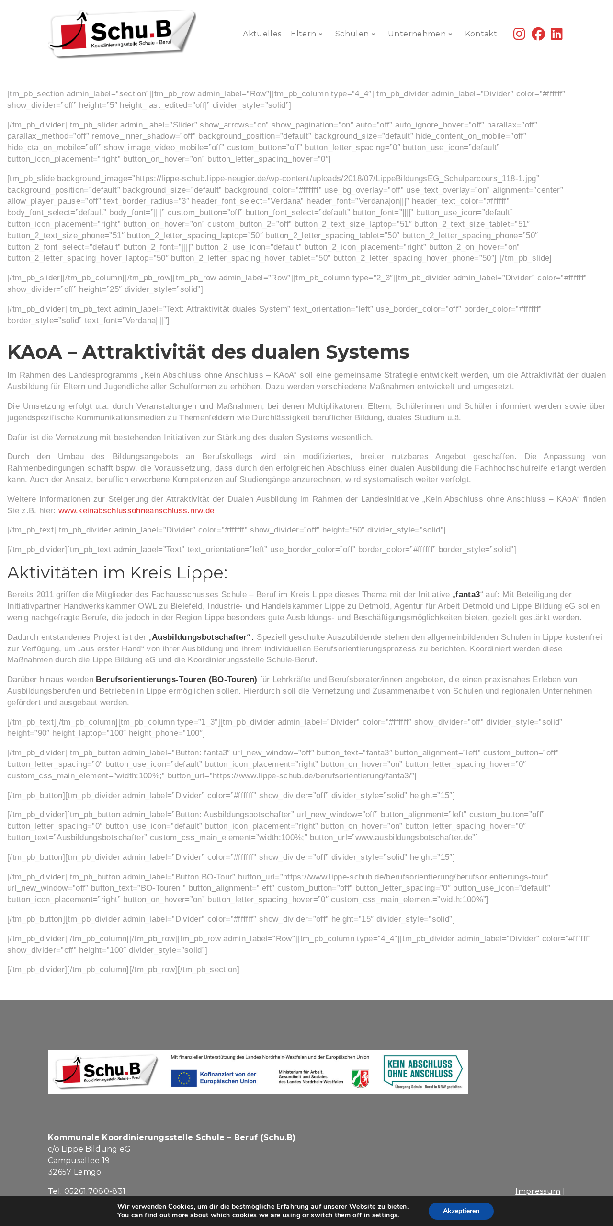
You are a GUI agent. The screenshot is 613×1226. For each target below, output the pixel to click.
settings (385, 1215)
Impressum (537, 1191)
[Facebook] (538, 36)
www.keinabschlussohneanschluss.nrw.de (136, 510)
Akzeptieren (461, 1210)
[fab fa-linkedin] (557, 36)
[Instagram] (519, 36)
